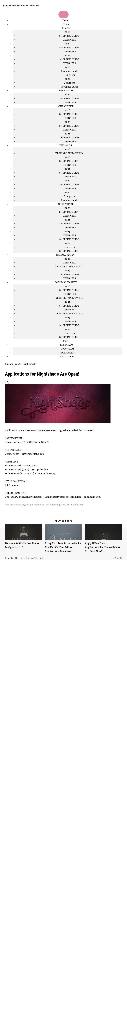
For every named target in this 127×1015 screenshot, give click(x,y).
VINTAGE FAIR (66, 106)
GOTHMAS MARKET (66, 282)
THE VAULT (65, 145)
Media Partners (65, 356)
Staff (65, 340)
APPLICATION (67, 352)
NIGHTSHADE (66, 204)
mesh (52, 504)
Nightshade (29, 364)
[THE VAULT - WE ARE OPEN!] (12, 513)
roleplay (59, 504)
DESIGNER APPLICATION (69, 153)
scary (66, 504)
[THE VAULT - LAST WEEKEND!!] (7, 513)
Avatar (8, 504)
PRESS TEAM (66, 344)
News (66, 24)
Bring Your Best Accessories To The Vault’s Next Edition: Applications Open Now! (63, 547)
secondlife (75, 504)
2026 (67, 110)
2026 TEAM (67, 348)
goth (27, 504)
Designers (69, 75)
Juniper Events (11, 5)
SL (82, 504)
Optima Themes (34, 558)
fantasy (21, 504)
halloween (36, 504)
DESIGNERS (69, 39)
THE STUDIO (66, 90)
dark (14, 504)
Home (65, 20)
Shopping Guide (69, 71)
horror (45, 504)
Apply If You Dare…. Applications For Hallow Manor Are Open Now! (103, 547)
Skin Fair (66, 28)
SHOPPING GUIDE (69, 35)
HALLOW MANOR (65, 254)
